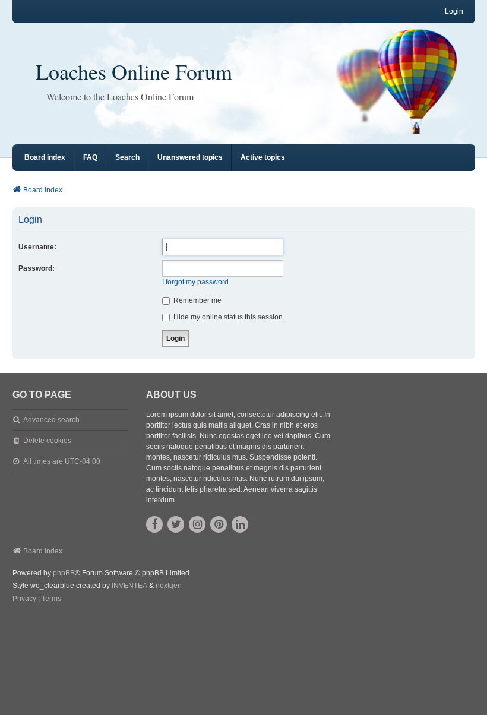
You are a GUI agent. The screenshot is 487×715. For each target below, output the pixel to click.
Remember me (197, 300)
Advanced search (51, 420)
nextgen (169, 585)
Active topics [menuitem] (263, 157)
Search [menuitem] (127, 157)
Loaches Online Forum (134, 71)
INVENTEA (129, 585)
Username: (37, 247)
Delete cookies (47, 440)
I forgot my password (195, 282)
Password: (36, 268)
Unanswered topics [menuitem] (190, 157)
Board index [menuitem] (44, 157)
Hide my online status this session (227, 317)
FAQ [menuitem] (90, 157)
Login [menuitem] (454, 11)
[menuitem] (24, 599)
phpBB (64, 573)
